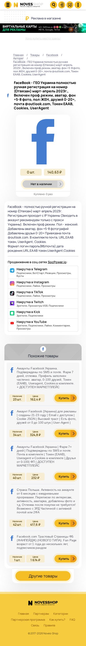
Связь (35, 625)
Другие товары (43, 576)
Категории (60, 614)
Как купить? (57, 620)
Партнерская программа (28, 620)
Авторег (18, 58)
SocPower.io (57, 262)
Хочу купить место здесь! (43, 38)
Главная (18, 55)
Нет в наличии (41, 184)
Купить (64, 398)
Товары (35, 55)
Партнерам (41, 614)
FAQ (72, 620)
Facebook (52, 55)
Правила (49, 625)
